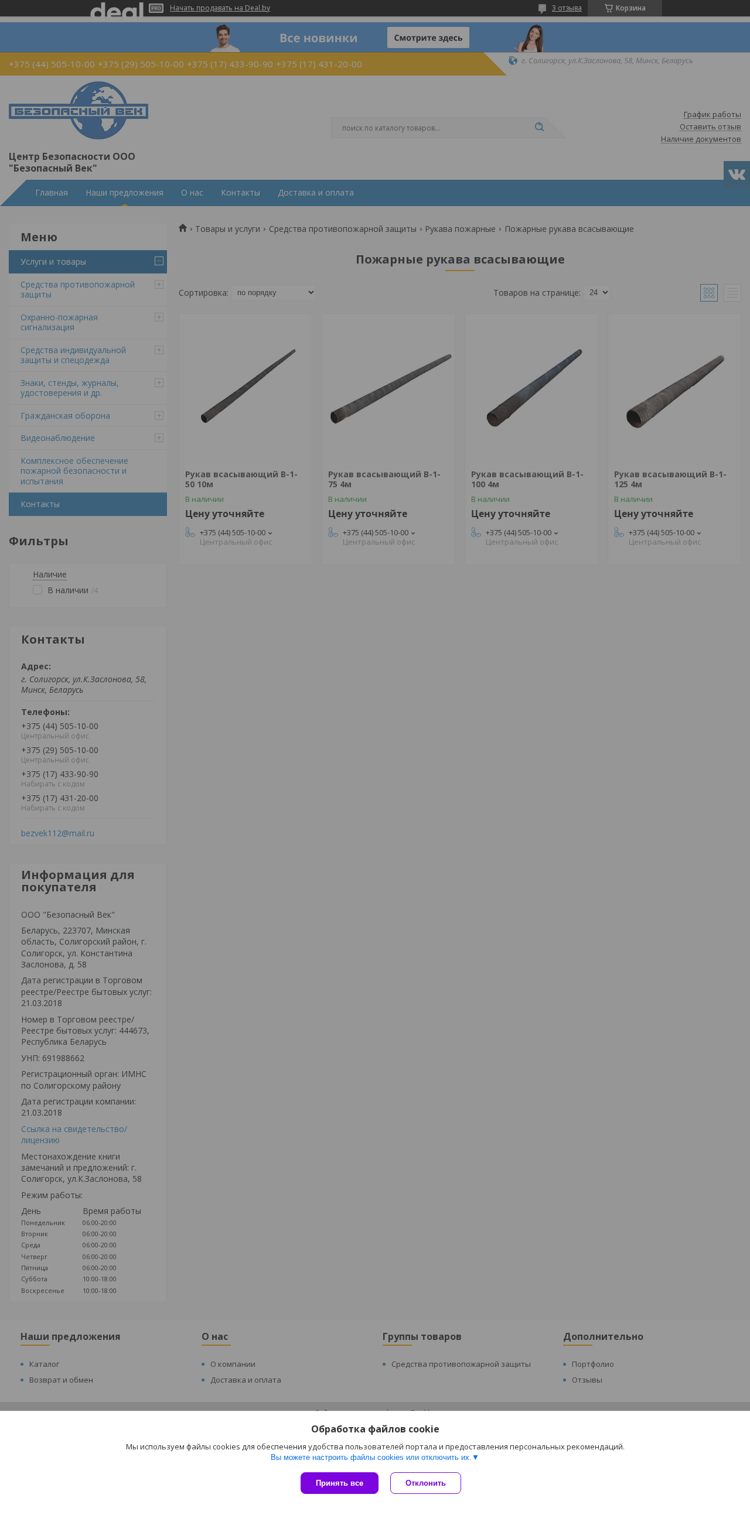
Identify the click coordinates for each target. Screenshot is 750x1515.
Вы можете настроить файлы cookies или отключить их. (371, 1457)
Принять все (339, 1483)
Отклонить (425, 1483)
